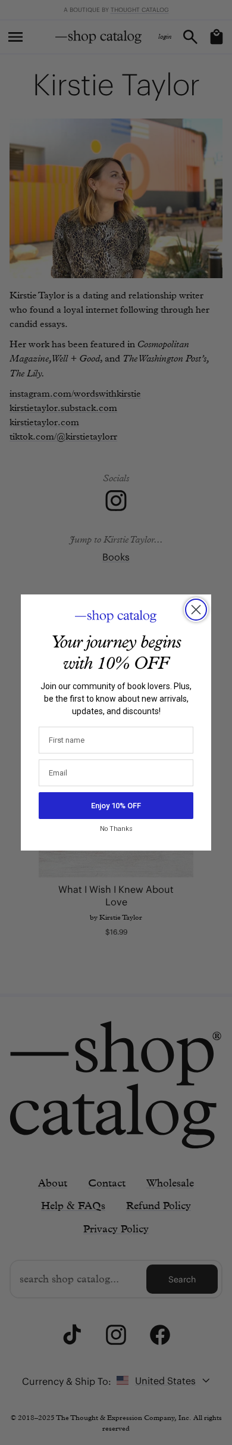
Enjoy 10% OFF (116, 805)
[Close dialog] (196, 609)
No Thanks (116, 829)
